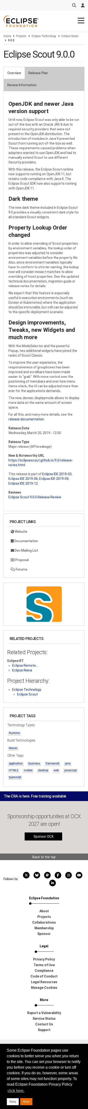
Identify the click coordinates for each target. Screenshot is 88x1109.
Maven (13, 748)
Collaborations (44, 922)
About (44, 911)
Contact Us (44, 1024)
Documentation (26, 541)
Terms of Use (44, 965)
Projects (21, 36)
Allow (26, 1101)
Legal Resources (44, 982)
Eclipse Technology (44, 36)
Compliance (44, 971)
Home (7, 36)
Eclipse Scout (69, 36)
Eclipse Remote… (25, 665)
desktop (43, 770)
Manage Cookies (44, 988)
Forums (21, 569)
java (67, 763)
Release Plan (38, 73)
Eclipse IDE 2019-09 (54, 479)
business (34, 763)
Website (20, 531)
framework (52, 763)
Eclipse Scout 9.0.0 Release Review (34, 497)
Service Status (44, 1018)
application (16, 763)
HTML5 (13, 770)
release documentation (26, 419)
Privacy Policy (44, 959)
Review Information (22, 85)
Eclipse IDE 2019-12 (23, 483)
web (56, 770)
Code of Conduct (44, 976)
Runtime (14, 733)
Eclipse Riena (22, 670)
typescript (15, 777)
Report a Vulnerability (44, 1013)
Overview (14, 73)
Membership (44, 928)
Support (44, 1030)
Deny (12, 1101)
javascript (70, 770)
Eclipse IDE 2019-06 (23, 479)
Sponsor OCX (44, 836)
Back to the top (44, 857)
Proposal (22, 560)
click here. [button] (16, 1091)
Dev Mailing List (26, 550)
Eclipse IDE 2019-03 (57, 474)
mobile (28, 770)
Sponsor (44, 934)
